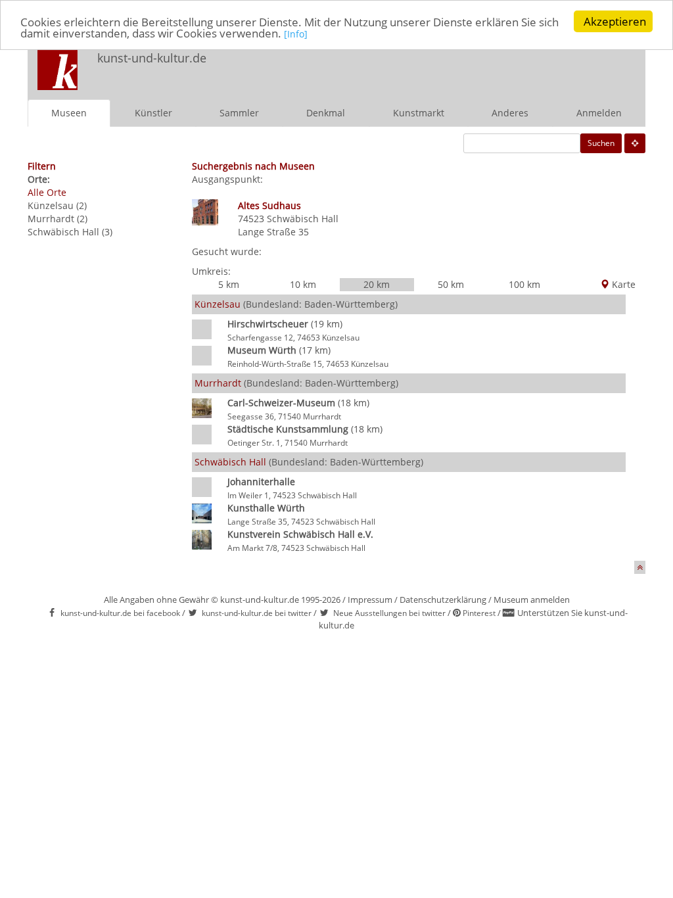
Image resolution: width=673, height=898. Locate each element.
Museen (69, 112)
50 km (451, 284)
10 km (303, 284)
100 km (524, 284)
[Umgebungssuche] (634, 143)
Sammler (239, 112)
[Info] (296, 34)
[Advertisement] (472, 69)
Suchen (601, 143)
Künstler (153, 112)
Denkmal (325, 112)
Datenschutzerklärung (443, 599)
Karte (622, 284)
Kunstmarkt (418, 112)
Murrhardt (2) (57, 218)
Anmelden (599, 112)
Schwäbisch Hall (302, 218)
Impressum (370, 599)
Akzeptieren (615, 21)
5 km (228, 284)
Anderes (510, 112)
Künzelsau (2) (57, 205)
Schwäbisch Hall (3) (70, 231)
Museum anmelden (532, 599)
